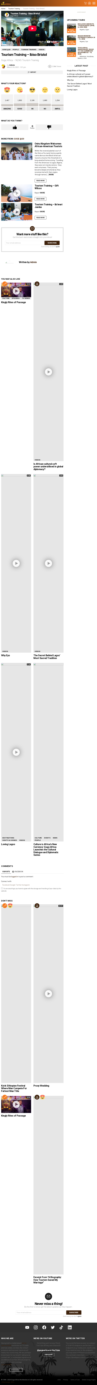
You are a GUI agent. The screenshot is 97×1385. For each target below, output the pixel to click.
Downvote (49, 127)
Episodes (16, 298)
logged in (14, 877)
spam (58, 247)
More (51, 175)
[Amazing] (10, 905)
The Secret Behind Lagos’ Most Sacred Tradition (46, 657)
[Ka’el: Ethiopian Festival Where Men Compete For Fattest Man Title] (16, 993)
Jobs (59, 1380)
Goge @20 (19, 139)
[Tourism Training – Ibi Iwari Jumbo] (16, 212)
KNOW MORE (15, 1370)
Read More (40, 180)
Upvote (14, 127)
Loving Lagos (8, 844)
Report (33, 72)
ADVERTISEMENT (81, 12)
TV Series (26, 298)
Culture (5, 298)
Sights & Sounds (9, 840)
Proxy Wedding (41, 1085)
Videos (37, 460)
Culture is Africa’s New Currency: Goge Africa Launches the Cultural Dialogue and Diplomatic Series (45, 849)
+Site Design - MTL (7, 1382)
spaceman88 (6, 1364)
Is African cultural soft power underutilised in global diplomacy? (48, 466)
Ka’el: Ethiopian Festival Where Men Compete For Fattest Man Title (14, 1088)
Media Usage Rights (89, 1380)
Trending (4, 283)
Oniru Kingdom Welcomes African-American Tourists (48, 145)
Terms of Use (75, 1380)
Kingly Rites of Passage (13, 302)
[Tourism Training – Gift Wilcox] (16, 193)
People (38, 840)
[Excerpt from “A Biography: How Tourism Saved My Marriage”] (48, 1185)
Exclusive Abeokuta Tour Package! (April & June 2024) (86, 25)
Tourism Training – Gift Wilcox (47, 187)
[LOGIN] (89, 3)
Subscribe (48, 1354)
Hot (37, 283)
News (55, 838)
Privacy (65, 1380)
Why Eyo (5, 655)
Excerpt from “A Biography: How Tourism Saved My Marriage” (47, 1280)
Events (47, 838)
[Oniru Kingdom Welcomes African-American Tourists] (16, 151)
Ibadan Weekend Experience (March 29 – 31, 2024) (86, 37)
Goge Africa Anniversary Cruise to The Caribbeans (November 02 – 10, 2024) (86, 51)
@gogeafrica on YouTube (48, 1350)
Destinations (8, 838)
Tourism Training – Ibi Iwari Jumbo (48, 206)
